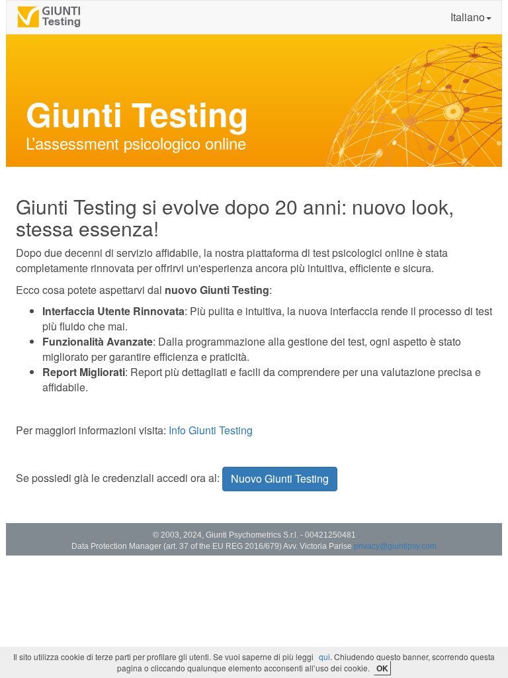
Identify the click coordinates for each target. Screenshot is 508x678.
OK (382, 668)
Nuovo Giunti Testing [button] (280, 478)
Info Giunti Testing (211, 430)
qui (324, 656)
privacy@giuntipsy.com (395, 546)
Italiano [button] (467, 16)
